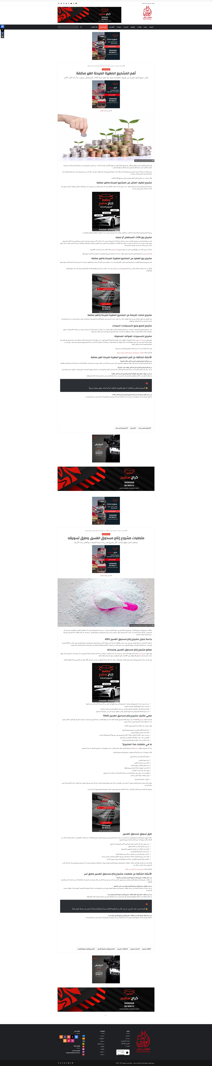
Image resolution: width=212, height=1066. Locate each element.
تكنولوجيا (133, 27)
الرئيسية (151, 27)
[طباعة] (2, 36)
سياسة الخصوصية (125, 1041)
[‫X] (2, 30)
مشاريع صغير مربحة (144, 428)
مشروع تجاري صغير (121, 428)
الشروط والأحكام (125, 1043)
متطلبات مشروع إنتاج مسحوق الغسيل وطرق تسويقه (130, 352)
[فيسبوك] (2, 26)
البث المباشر (94, 27)
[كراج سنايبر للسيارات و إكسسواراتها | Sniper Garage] (106, 45)
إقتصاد (139, 27)
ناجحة (140, 340)
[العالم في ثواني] (147, 13)
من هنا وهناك (100, 1043)
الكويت (102, 1046)
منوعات (119, 27)
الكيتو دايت (111, 27)
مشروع (118, 268)
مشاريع (144, 340)
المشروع (115, 249)
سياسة (145, 27)
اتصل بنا (128, 1046)
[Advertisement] (106, 411)
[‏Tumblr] (2, 33)
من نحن (128, 1038)
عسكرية (126, 27)
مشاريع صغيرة (103, 27)
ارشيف (102, 1054)
